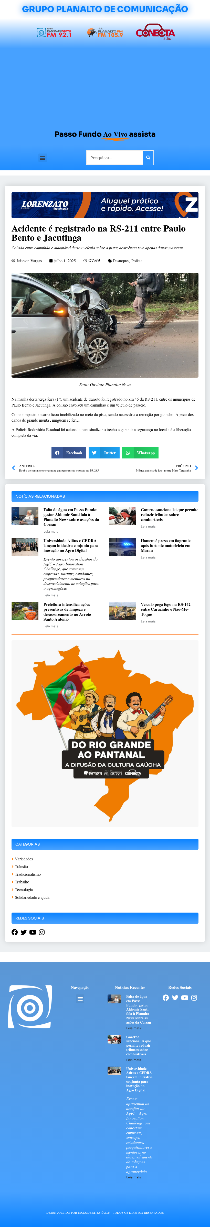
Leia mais (51, 531)
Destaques (121, 260)
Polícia (136, 260)
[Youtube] (185, 997)
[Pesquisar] (148, 158)
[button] (42, 158)
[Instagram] (194, 997)
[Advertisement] (105, 87)
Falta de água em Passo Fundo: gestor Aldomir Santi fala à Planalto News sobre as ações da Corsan (71, 517)
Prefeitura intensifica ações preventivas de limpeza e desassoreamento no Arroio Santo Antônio (67, 611)
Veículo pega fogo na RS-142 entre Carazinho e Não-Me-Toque (166, 609)
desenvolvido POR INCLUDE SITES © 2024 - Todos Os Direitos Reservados (105, 1212)
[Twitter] (175, 997)
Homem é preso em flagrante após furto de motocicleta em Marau (166, 545)
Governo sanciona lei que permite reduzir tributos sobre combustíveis (169, 514)
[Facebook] (166, 997)
